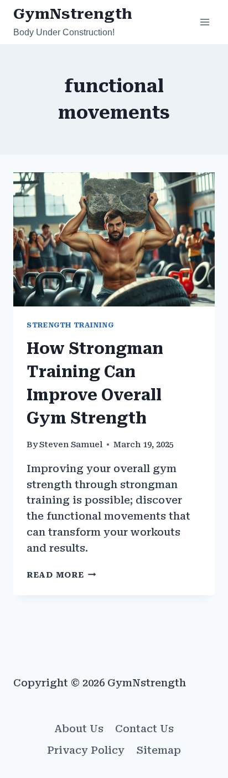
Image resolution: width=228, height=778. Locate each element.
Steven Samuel (70, 444)
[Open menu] (204, 21)
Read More (61, 575)
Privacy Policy (86, 750)
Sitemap (159, 750)
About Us (78, 728)
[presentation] (114, 239)
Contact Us (144, 728)
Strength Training (70, 325)
